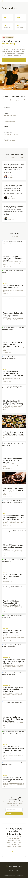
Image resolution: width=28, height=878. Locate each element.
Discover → (6, 60)
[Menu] (25, 1)
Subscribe (9, 813)
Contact (17, 870)
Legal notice (11, 870)
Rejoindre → (14, 851)
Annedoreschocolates (15, 866)
